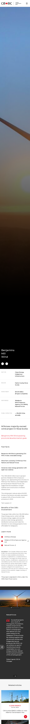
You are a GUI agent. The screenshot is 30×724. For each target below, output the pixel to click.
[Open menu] (27, 3)
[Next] (2, 363)
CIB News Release (10, 537)
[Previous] (6, 363)
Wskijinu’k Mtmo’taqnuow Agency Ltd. (15, 541)
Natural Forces (10, 545)
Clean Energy (15, 706)
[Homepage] (11, 3)
